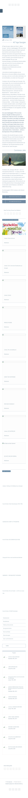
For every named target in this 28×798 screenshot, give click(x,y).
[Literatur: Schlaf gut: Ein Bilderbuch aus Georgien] (14, 481)
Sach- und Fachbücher (8, 638)
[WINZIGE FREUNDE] (14, 313)
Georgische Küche (7, 628)
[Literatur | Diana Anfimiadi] (14, 228)
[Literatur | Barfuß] (14, 285)
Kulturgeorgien (9, 781)
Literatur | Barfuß (7, 295)
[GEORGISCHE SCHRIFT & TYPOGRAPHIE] (14, 517)
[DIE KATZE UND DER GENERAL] (14, 448)
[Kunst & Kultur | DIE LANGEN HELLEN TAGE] (14, 535)
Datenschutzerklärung (19, 783)
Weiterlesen (6, 242)
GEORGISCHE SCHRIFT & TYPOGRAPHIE (11, 521)
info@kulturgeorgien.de (14, 1)
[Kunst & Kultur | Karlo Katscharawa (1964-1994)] (14, 499)
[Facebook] (5, 213)
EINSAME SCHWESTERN (13, 727)
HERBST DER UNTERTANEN (9, 377)
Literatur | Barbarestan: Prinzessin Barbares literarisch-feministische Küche (15, 688)
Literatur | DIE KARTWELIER (9, 431)
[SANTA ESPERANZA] (5, 697)
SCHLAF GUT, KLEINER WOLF (14, 737)
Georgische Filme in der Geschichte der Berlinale (12, 557)
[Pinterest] (17, 213)
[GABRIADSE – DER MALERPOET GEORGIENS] (14, 570)
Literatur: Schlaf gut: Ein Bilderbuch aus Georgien (13, 486)
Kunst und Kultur (6, 632)
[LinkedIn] (11, 213)
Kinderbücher (6, 618)
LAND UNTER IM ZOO (12, 667)
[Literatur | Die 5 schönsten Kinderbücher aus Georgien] (14, 256)
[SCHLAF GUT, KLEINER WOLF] (5, 737)
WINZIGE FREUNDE (8, 322)
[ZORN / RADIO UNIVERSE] (5, 717)
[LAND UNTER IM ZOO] (5, 667)
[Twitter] (8, 213)
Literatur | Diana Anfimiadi (9, 238)
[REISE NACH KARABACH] (14, 394)
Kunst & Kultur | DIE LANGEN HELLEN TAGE (11, 539)
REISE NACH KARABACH (9, 404)
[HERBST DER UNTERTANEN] (14, 367)
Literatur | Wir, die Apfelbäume (10, 349)
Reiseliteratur (6, 621)
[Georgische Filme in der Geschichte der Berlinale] (14, 553)
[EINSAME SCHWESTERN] (5, 727)
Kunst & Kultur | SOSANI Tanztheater (10, 611)
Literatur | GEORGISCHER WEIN (15, 707)
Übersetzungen (6, 635)
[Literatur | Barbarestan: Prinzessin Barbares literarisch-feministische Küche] (5, 687)
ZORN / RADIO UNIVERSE (13, 717)
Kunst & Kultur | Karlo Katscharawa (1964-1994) (12, 504)
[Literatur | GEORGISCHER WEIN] (5, 707)
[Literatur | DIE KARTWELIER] (14, 421)
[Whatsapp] (14, 213)
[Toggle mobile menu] (25, 12)
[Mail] (20, 213)
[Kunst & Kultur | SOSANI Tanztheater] (14, 606)
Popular (14, 652)
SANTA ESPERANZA (12, 697)
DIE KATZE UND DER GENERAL (10, 456)
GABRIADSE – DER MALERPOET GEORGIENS (12, 575)
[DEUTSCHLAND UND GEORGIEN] (5, 747)
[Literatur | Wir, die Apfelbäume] (14, 340)
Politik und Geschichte (8, 625)
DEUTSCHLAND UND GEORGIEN (15, 747)
